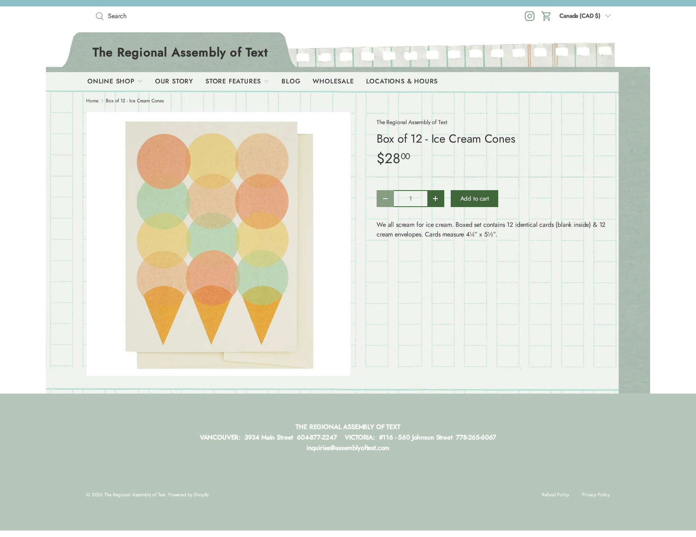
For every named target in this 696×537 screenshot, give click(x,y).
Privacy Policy (596, 494)
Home (92, 100)
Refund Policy (555, 494)
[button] (546, 16)
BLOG (291, 81)
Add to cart (474, 198)
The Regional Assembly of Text (412, 122)
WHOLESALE (333, 81)
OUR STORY (174, 81)
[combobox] (150, 15)
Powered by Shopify (188, 494)
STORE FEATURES (233, 81)
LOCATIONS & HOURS (402, 81)
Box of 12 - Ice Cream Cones (135, 100)
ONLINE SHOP (111, 81)
